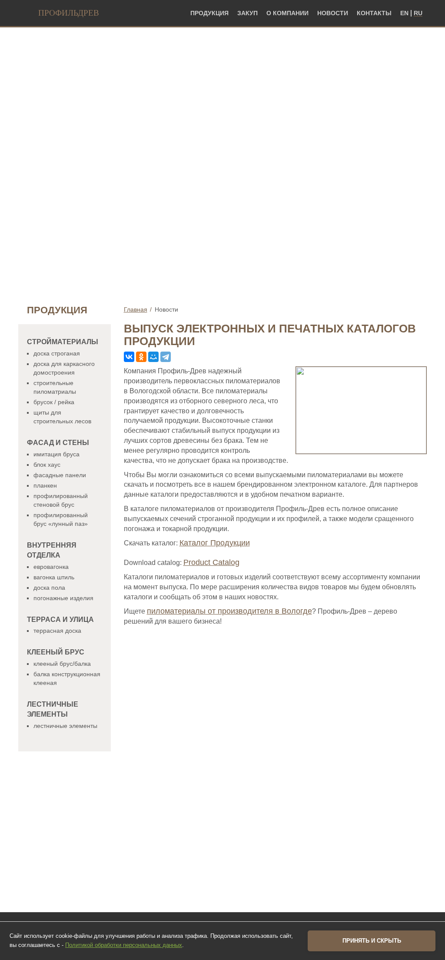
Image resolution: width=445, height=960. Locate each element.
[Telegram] (165, 357)
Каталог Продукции (214, 543)
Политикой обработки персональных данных (123, 945)
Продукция (209, 13)
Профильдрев (68, 12)
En (404, 13)
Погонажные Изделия (63, 598)
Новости (332, 13)
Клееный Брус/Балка (62, 663)
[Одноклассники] (141, 357)
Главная (135, 309)
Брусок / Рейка (53, 402)
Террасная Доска (57, 630)
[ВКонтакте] (129, 357)
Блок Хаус (46, 464)
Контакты (374, 13)
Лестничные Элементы (65, 725)
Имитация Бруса (56, 454)
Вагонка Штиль (53, 577)
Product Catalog (211, 562)
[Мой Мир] (153, 357)
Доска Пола (49, 587)
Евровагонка (51, 566)
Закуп (247, 13)
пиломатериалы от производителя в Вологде (229, 611)
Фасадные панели (59, 475)
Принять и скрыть (371, 940)
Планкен (45, 485)
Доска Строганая (56, 353)
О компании (287, 13)
